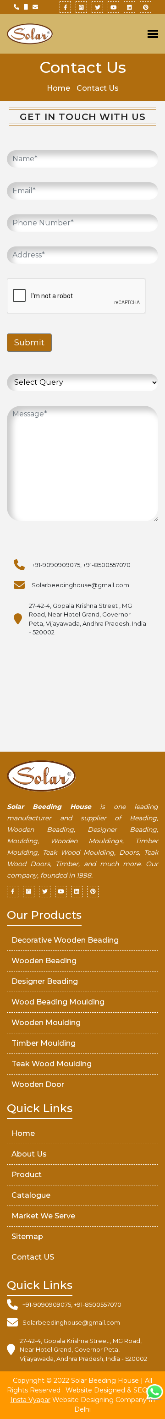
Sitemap (27, 1236)
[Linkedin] (129, 7)
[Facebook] (65, 7)
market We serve (43, 1216)
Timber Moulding (43, 1043)
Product (26, 1174)
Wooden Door (37, 1084)
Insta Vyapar (30, 1400)
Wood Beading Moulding (57, 1002)
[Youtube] (113, 7)
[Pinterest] (145, 7)
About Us (29, 1154)
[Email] (35, 7)
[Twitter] (97, 7)
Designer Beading (44, 981)
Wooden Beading (44, 960)
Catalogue (30, 1195)
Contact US (32, 1257)
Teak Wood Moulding (51, 1063)
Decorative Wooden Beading (65, 940)
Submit (29, 343)
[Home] (41, 34)
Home (58, 88)
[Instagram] (81, 7)
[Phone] (16, 7)
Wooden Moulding (46, 1022)
